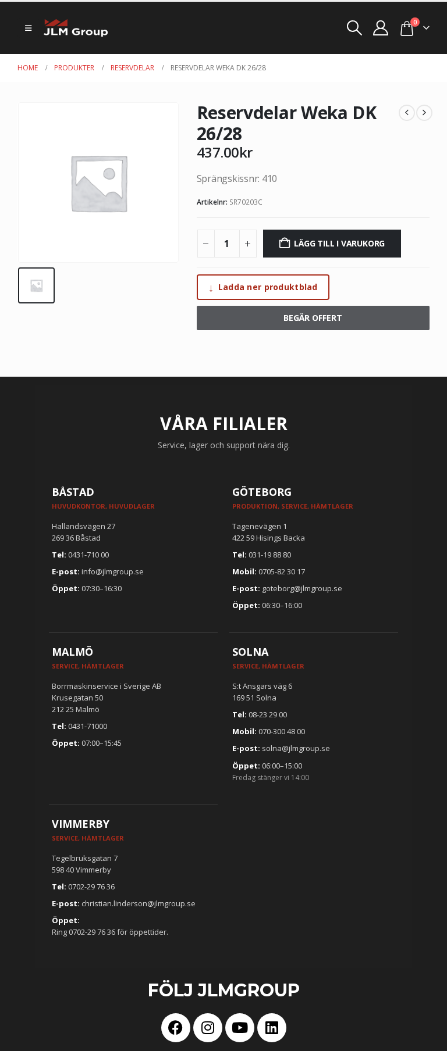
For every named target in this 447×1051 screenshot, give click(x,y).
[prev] (407, 113)
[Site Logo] (76, 28)
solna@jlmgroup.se (296, 748)
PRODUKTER (74, 68)
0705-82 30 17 (281, 571)
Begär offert (312, 317)
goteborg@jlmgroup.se (302, 588)
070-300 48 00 (281, 731)
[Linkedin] (271, 1027)
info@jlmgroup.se (112, 571)
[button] (28, 28)
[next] (424, 113)
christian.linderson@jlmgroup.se (138, 903)
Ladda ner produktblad (263, 287)
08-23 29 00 (268, 714)
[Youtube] (239, 1027)
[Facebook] (175, 1027)
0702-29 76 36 (91, 886)
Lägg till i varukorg (339, 243)
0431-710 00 (88, 554)
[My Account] (381, 27)
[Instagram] (207, 1027)
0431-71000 (87, 726)
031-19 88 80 (270, 554)
